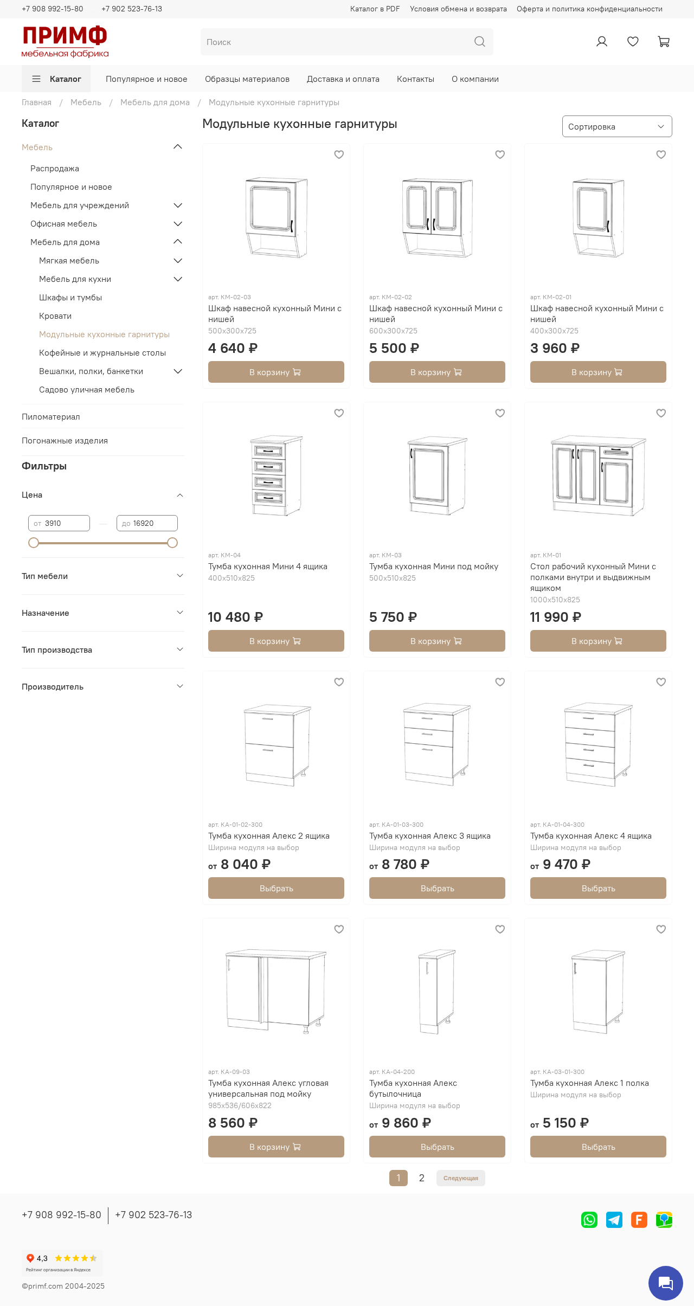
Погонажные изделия (65, 440)
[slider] (33, 543)
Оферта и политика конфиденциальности (590, 9)
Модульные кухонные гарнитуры (104, 334)
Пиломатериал (51, 416)
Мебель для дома (155, 101)
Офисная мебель (63, 223)
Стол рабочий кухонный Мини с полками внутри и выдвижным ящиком (593, 577)
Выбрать (276, 888)
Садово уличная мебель (86, 389)
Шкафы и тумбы (70, 297)
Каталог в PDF (375, 9)
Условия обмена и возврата (458, 9)
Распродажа (54, 168)
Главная (37, 101)
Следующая (461, 1178)
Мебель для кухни (75, 278)
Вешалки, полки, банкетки (91, 370)
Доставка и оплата (343, 78)
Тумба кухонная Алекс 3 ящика (430, 835)
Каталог (65, 78)
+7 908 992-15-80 (52, 9)
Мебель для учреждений (79, 205)
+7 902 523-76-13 (131, 9)
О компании (475, 78)
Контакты (415, 78)
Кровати (55, 315)
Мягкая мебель (69, 260)
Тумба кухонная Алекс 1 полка (589, 1082)
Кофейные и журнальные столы (102, 352)
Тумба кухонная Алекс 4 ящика (591, 835)
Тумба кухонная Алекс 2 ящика (269, 835)
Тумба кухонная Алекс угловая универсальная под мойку (268, 1088)
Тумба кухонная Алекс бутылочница (413, 1088)
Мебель (85, 101)
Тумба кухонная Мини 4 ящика (267, 566)
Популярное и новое (147, 78)
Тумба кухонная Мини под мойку (433, 566)
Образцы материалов (247, 78)
